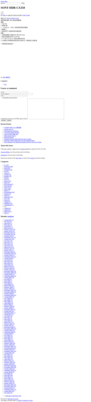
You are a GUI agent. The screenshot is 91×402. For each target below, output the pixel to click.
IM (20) (6, 178)
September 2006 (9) (9, 332)
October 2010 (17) (9, 255)
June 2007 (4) (8, 317)
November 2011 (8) (9, 234)
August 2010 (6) (9, 258)
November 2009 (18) (10, 272)
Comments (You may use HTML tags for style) (14, 118)
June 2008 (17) (8, 300)
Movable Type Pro (13, 399)
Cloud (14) (7, 210)
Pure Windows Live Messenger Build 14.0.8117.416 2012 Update (22, 142)
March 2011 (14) (9, 247)
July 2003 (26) (8, 393)
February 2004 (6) (9, 381)
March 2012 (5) (8, 228)
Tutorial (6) (7, 202)
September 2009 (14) (10, 276)
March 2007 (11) (9, 322)
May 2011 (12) (8, 244)
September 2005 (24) (10, 351)
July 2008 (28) (8, 298)
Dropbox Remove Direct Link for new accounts (17, 139)
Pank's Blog (4, 1)
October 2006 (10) (9, 330)
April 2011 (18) (8, 245)
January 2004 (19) (9, 383)
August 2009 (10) (9, 277)
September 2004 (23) (10, 370)
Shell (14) (7, 195)
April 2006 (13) (8, 340)
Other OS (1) (8, 211)
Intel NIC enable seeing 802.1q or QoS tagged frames (19, 140)
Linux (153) (7, 181)
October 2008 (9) (9, 293)
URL (2, 96)
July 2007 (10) (8, 316)
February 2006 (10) (9, 343)
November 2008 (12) (10, 292)
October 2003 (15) (9, 388)
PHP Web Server (9, 137)
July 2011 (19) (8, 240)
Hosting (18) (7, 176)
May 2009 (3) (8, 282)
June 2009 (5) (8, 280)
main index (19, 158)
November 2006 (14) (10, 329)
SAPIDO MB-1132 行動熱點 (12, 127)
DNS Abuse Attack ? (10, 136)
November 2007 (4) (9, 309)
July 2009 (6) (8, 279)
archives (32, 158)
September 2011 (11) (10, 237)
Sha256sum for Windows (11, 131)
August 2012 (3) (9, 220)
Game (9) (7, 173)
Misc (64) (7, 182)
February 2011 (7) (9, 248)
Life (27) (6, 179)
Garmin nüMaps (5, 152)
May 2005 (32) (8, 357)
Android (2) (7, 208)
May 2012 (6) (8, 224)
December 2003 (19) (10, 385)
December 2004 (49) (10, 365)
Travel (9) (7, 200)
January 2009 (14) (9, 288)
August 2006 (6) (9, 333)
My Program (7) (8, 184)
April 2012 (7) (8, 226)
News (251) (7, 187)
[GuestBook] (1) (9, 205)
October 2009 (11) (9, 274)
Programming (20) (9, 192)
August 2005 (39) (9, 353)
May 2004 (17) (8, 377)
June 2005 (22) (8, 356)
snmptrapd (4, 155)
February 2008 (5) (9, 306)
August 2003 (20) (9, 391)
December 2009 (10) (10, 271)
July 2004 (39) (8, 373)
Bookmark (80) (8, 166)
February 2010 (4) (9, 268)
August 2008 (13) (9, 296)
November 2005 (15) (10, 348)
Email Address (5, 94)
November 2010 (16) (10, 253)
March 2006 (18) (9, 341)
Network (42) (8, 186)
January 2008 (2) (9, 308)
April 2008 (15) (8, 303)
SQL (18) (7, 198)
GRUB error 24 (8, 129)
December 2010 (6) (9, 252)
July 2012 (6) (8, 221)
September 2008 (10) (10, 295)
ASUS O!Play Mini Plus (11, 134)
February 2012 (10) (9, 229)
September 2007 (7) (9, 313)
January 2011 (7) (9, 250)
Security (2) (7, 194)
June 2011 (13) (8, 242)
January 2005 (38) (9, 364)
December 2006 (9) (9, 327)
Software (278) (8, 197)
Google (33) (7, 174)
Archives (10, 216)
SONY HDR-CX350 (13, 18)
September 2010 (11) (10, 256)
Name (2, 92)
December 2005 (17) (10, 346)
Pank (4, 15)
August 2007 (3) (9, 314)
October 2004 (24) (9, 369)
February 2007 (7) (9, 324)
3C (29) (6, 165)
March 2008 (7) (8, 305)
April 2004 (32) (8, 378)
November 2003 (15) (10, 386)
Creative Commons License (25, 400)
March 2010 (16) (9, 266)
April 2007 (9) (8, 321)
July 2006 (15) (8, 335)
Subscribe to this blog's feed (13, 396)
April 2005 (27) (8, 359)
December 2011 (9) (9, 232)
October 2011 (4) (9, 236)
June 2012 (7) (8, 223)
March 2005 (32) (9, 361)
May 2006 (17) (8, 338)
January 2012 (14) (9, 231)
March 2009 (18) (9, 285)
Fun (5, 84)
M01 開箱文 (6, 77)
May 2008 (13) (8, 301)
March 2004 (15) (9, 380)
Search (3, 3)
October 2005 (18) (9, 349)
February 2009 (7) (9, 287)
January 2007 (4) (9, 325)
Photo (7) (7, 190)
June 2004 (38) (8, 375)
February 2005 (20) (9, 362)
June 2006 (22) (8, 337)
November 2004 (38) (10, 367)
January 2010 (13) (9, 269)
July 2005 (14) (8, 354)
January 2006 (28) (9, 345)
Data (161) (7, 168)
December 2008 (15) (10, 290)
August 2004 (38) (9, 372)
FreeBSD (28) (8, 170)
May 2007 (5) (8, 319)
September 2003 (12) (10, 389)
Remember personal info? (10, 98)
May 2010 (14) (8, 263)
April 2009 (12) (8, 284)
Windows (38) (8, 203)
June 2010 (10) (8, 261)
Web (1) (6, 213)
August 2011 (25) (9, 239)
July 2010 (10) (8, 260)
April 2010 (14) (8, 264)
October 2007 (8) (9, 311)
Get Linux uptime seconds (11, 132)
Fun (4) (6, 171)
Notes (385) (7, 189)
